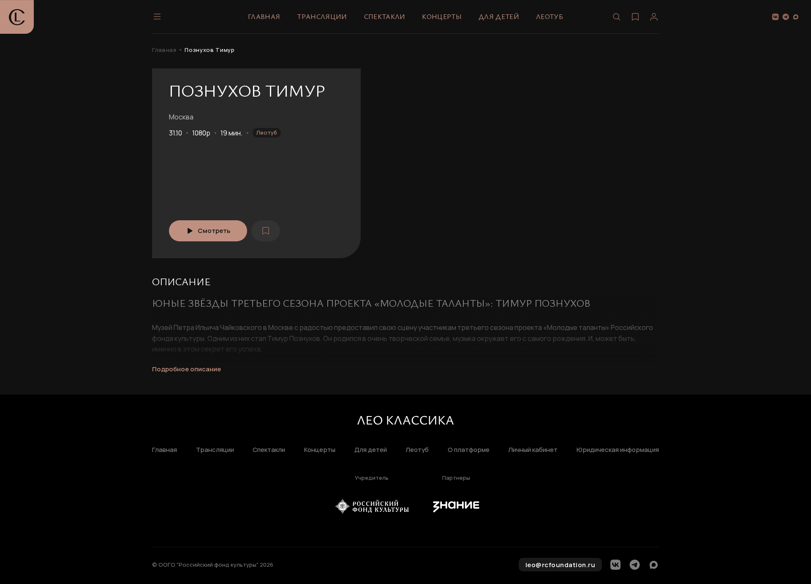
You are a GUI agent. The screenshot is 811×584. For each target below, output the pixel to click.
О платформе (469, 450)
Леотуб (549, 16)
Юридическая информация (618, 450)
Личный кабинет (533, 450)
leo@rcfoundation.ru (560, 564)
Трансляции (322, 16)
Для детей (499, 16)
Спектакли (385, 16)
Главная (264, 16)
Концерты (442, 16)
